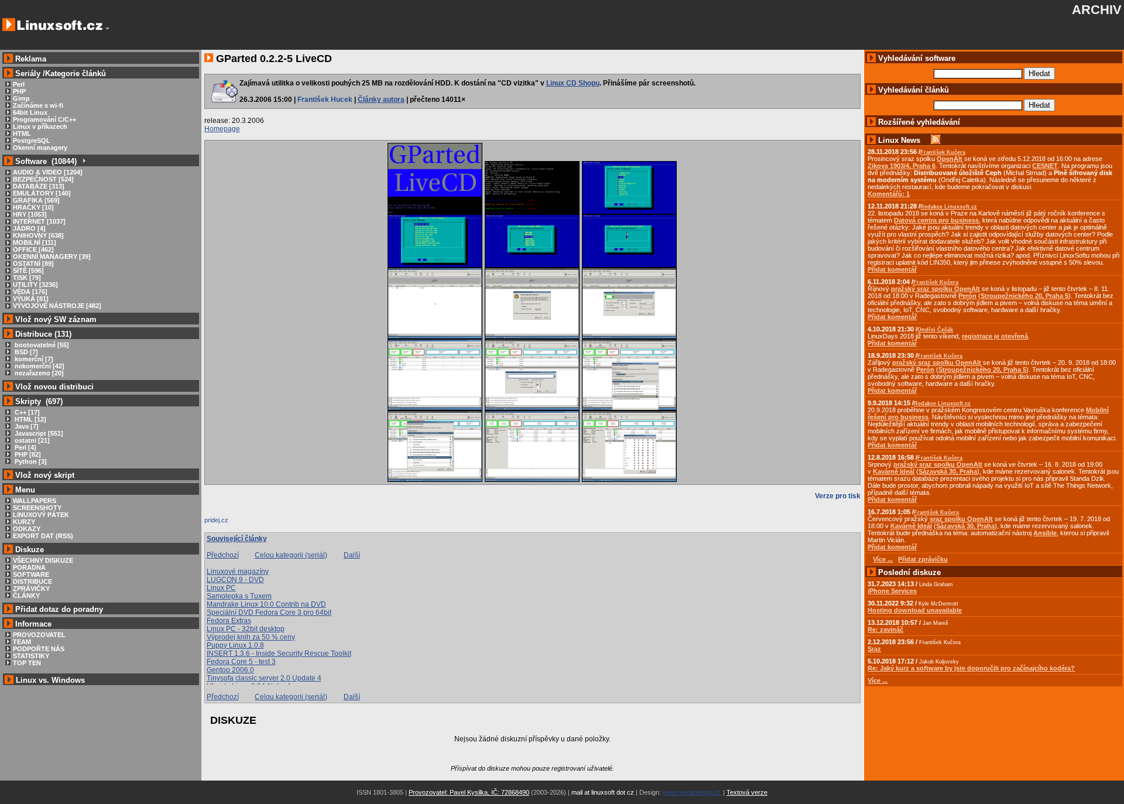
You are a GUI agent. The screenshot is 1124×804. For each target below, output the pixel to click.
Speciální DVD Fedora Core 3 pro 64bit (269, 612)
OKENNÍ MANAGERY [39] (52, 256)
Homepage (222, 129)
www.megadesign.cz (692, 792)
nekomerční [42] (38, 366)
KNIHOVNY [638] (38, 235)
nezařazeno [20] (38, 373)
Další (352, 555)
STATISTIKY (31, 655)
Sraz (874, 648)
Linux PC (221, 588)
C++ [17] (26, 412)
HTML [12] (29, 419)
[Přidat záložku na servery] (227, 522)
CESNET (1045, 165)
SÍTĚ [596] (28, 270)
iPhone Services (892, 590)
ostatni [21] (31, 440)
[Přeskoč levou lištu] (107, 28)
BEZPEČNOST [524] (43, 179)
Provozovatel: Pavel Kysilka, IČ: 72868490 (469, 792)
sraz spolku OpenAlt (961, 518)
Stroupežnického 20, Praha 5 (1024, 295)
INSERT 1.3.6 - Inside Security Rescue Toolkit (279, 653)
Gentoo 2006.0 (230, 670)
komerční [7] (33, 358)
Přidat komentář (892, 269)
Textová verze (747, 792)
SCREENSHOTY (37, 507)
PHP (19, 91)
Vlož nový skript (44, 475)
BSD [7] (25, 351)
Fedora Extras (229, 621)
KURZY (24, 521)
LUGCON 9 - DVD (235, 580)
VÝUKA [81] (31, 298)
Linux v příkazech (40, 126)
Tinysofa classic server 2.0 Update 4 (264, 678)
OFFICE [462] (33, 249)
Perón (967, 295)
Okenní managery (40, 147)
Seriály (27, 73)
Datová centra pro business (936, 220)
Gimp (21, 98)
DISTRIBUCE (32, 581)
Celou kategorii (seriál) (291, 555)
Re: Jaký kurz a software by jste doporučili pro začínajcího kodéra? (971, 668)
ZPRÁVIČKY (31, 588)
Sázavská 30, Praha (948, 471)
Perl (19, 84)
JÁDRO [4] (29, 228)
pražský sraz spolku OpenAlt (935, 288)
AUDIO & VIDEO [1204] (48, 172)
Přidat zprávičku (923, 559)
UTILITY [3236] (35, 284)
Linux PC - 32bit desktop (246, 629)
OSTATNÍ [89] (33, 263)
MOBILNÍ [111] (34, 242)
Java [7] (26, 426)
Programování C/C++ (44, 119)
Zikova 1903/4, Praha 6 (901, 165)
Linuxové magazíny (238, 571)
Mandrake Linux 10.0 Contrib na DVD (266, 604)
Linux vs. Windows (50, 680)
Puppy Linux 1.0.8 (235, 645)
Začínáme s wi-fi (38, 105)
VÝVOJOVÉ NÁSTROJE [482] (57, 305)
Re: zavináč (885, 629)
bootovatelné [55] (41, 344)
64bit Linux (30, 112)
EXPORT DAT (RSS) (43, 535)
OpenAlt (949, 158)
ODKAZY (26, 528)
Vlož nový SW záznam (56, 319)
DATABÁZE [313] (38, 186)
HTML (22, 133)
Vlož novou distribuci (54, 386)
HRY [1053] (30, 214)
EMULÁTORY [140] (42, 193)
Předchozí (223, 555)
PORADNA (29, 567)
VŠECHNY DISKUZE (43, 560)
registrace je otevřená (995, 336)
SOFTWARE (31, 574)
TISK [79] (27, 277)
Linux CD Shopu (572, 83)
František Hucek (324, 99)
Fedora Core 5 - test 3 (241, 662)
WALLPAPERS (34, 500)
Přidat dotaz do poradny (58, 609)
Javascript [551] (38, 433)
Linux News (899, 140)
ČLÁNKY (26, 595)
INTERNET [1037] (39, 221)
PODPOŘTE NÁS (38, 648)
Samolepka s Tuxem (239, 596)
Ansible (1045, 532)
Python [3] (30, 461)
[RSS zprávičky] (935, 140)
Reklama (30, 58)
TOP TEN (27, 662)
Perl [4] (24, 447)
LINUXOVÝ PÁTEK (41, 514)
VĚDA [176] (30, 291)
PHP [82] (27, 454)
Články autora (381, 99)
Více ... (877, 680)
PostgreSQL (31, 140)
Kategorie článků (75, 73)
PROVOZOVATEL (39, 634)
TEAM (22, 641)
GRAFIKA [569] (36, 200)
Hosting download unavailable (915, 610)
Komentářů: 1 (889, 193)
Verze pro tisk (838, 496)
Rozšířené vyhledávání (919, 122)
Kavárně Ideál (893, 471)
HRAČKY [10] (33, 207)
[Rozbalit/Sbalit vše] (83, 161)
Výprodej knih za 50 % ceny (251, 637)
